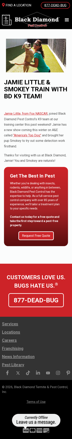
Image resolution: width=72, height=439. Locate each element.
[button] (65, 20)
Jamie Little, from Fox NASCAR (26, 113)
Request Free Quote (36, 236)
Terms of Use (36, 402)
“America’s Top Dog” (27, 135)
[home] (36, 20)
